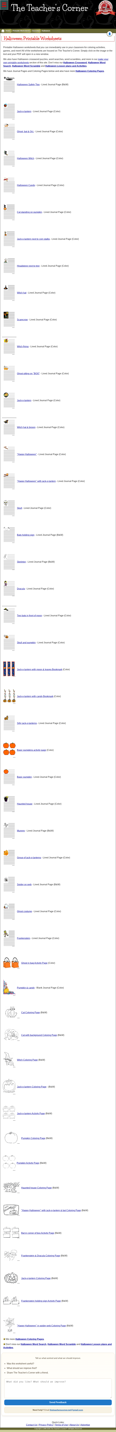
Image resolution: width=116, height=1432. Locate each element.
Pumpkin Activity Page (28, 1163)
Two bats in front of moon (29, 615)
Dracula (21, 588)
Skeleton (21, 562)
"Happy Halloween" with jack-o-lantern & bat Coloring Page (51, 1210)
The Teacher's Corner (49, 8)
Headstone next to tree (28, 266)
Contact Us (31, 1425)
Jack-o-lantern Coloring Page (31, 1087)
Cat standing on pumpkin (29, 212)
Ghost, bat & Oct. (25, 131)
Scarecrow (22, 319)
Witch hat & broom (26, 427)
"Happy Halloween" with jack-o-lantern (36, 481)
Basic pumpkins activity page (31, 750)
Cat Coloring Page (30, 1012)
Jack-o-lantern (24, 111)
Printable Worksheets (21, 31)
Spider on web (24, 884)
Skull (19, 508)
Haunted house (24, 804)
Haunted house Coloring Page (36, 1188)
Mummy (21, 831)
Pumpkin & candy (26, 988)
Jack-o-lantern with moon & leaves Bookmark (39, 669)
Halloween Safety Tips (28, 84)
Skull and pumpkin (26, 642)
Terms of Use (61, 1425)
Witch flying (23, 346)
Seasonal (36, 31)
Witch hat (21, 293)
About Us (74, 1425)
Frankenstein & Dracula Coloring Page (40, 1255)
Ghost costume (24, 911)
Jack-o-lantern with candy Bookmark (35, 696)
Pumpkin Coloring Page (33, 1138)
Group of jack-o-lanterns (29, 857)
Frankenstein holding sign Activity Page (41, 1301)
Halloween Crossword (75, 62)
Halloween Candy (26, 185)
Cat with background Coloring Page (39, 1035)
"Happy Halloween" (27, 454)
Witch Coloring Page (27, 1060)
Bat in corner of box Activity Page (37, 1233)
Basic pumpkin (24, 777)
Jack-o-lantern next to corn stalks (33, 239)
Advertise (85, 1425)
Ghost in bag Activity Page (34, 963)
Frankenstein (23, 938)
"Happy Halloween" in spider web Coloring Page (41, 1325)
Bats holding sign (25, 535)
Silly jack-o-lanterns (27, 723)
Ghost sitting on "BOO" (28, 373)
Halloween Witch (25, 158)
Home (8, 31)
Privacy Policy (46, 1425)
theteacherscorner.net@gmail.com (66, 1410)
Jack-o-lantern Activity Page (31, 1113)
